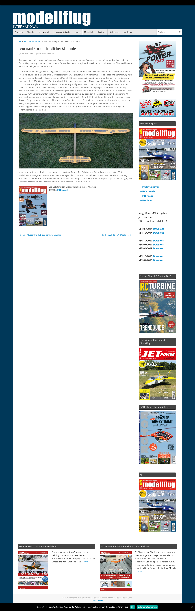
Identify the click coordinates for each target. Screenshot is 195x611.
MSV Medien (97, 600)
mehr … (88, 561)
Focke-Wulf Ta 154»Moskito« (115, 234)
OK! (132, 607)
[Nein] (191, 607)
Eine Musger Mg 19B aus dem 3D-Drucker (41, 234)
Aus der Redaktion (32, 41)
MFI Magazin (63, 190)
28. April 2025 (28, 54)
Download (158, 228)
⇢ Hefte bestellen (148, 191)
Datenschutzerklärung (147, 607)
